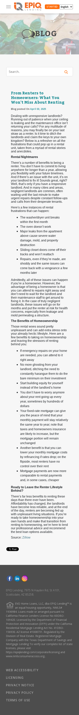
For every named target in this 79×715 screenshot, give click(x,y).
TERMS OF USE (18, 700)
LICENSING (15, 678)
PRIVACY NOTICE (20, 685)
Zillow (26, 537)
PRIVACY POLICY (20, 693)
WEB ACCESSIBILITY (22, 670)
